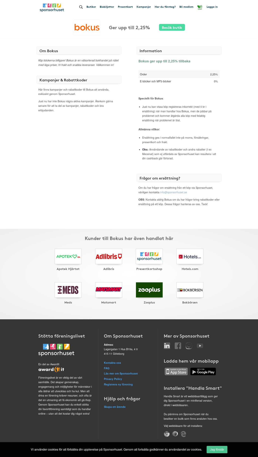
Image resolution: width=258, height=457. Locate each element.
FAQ (106, 368)
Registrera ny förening (118, 384)
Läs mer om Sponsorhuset (121, 373)
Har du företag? (165, 6)
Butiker (91, 6)
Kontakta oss (112, 363)
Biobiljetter (107, 6)
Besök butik (172, 27)
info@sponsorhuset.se (173, 192)
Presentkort (125, 6)
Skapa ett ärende (115, 407)
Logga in (212, 6)
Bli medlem (186, 6)
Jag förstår (217, 449)
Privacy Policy (113, 379)
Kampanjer (144, 6)
